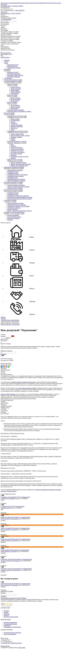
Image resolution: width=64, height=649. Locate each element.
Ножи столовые (15, 105)
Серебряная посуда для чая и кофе (17, 116)
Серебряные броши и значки (15, 176)
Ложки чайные (15, 90)
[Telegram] (6, 367)
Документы (7, 625)
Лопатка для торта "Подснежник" (10, 560)
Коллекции (7, 69)
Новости (6, 615)
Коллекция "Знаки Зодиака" (15, 75)
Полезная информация (10, 622)
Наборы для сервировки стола (19, 165)
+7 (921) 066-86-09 (6, 19)
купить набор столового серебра (27, 388)
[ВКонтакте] (2, 367)
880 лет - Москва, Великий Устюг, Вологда (19, 211)
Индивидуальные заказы (11, 616)
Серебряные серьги (12, 173)
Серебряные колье (12, 177)
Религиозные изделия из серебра (13, 189)
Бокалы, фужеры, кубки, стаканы (20, 135)
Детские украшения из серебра (16, 185)
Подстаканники (15, 120)
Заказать (3, 596)
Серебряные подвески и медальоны (17, 174)
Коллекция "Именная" (13, 76)
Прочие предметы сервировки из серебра (19, 111)
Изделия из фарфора (13, 215)
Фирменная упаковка (13, 218)
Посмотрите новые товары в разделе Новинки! (31, 3)
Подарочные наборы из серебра (13, 79)
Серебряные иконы (12, 194)
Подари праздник (12, 66)
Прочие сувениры (12, 209)
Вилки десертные (16, 99)
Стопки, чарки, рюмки (17, 134)
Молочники (14, 128)
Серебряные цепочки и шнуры (16, 179)
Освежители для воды (17, 150)
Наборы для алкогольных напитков (21, 164)
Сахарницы (14, 123)
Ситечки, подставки (16, 125)
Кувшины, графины (16, 137)
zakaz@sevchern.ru (16, 643)
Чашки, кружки (15, 119)
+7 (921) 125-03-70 (15, 13)
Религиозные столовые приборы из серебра (19, 197)
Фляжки (13, 140)
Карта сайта (21, 647)
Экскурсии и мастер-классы (5, 12)
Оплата (6, 612)
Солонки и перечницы (17, 149)
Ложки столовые (15, 87)
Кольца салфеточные (16, 147)
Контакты (7, 613)
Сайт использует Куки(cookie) (9, 3)
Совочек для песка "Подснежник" (10, 570)
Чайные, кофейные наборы (18, 162)
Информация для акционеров (12, 627)
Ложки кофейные (16, 92)
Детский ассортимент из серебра (13, 182)
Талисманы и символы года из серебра (18, 206)
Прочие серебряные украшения (16, 180)
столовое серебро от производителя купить (23, 382)
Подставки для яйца (16, 153)
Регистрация (4, 53)
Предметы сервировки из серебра (16, 141)
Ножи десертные (15, 107)
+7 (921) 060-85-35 (19, 10)
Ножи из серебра (12, 102)
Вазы (12, 144)
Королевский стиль (12, 64)
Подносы (13, 146)
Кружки (13, 138)
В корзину (3, 354)
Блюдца (13, 122)
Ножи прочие (14, 108)
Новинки (7, 60)
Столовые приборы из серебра (13, 81)
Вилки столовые (15, 98)
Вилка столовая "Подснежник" (10, 518)
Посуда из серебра (9, 113)
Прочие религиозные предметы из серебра (19, 198)
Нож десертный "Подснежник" (10, 585)
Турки (12, 129)
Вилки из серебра (12, 95)
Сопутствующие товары (14, 217)
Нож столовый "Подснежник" (9, 529)
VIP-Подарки (8, 78)
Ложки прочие (15, 93)
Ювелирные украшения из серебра (14, 167)
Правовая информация (10, 624)
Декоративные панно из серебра (16, 204)
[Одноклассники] (4, 367)
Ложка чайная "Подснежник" (9, 551)
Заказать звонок (5, 57)
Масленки (13, 155)
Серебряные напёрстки (13, 207)
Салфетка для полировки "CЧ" (9, 498)
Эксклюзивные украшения (15, 170)
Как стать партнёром (10, 634)
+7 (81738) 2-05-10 (6, 643)
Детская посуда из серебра (14, 188)
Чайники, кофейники (17, 126)
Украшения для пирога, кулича (19, 156)
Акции (6, 61)
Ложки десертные (16, 89)
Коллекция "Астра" (12, 72)
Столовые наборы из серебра (15, 110)
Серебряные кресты (13, 192)
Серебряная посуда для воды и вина (17, 131)
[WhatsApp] (9, 367)
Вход (9, 53)
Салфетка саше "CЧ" (7, 508)
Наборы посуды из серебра (15, 159)
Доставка (6, 610)
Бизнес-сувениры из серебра (15, 203)
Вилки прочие (15, 101)
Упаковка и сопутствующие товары (14, 212)
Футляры (9, 220)
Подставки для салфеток (18, 152)
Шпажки (13, 158)
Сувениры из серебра (10, 200)
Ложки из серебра (12, 84)
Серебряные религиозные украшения (18, 195)
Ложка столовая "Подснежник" (10, 540)
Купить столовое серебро (8, 394)
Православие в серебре (13, 67)
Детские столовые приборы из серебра (18, 186)
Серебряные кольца (12, 171)
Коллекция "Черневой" (13, 73)
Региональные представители (12, 632)
